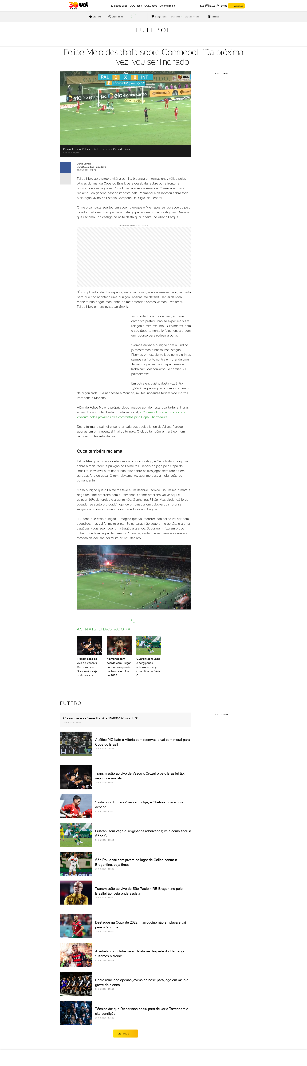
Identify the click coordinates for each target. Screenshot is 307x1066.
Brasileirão (175, 17)
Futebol (153, 30)
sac (202, 6)
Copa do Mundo (192, 17)
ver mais (123, 1033)
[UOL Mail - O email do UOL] (210, 6)
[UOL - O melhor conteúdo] (79, 6)
